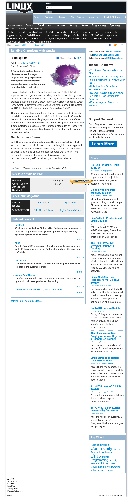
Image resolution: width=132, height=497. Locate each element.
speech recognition (101, 38)
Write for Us (12, 481)
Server (84, 25)
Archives (93, 17)
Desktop (93, 363)
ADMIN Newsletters (113, 58)
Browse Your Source (25, 274)
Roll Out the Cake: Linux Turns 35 (105, 166)
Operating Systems (106, 171)
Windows (110, 196)
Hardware (60, 25)
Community (101, 448)
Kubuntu (97, 251)
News (36, 17)
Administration (95, 286)
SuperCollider (14, 41)
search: (49, 3)
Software (22, 28)
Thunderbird (45, 41)
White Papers (77, 17)
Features (49, 17)
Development (45, 25)
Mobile (105, 456)
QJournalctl (20, 260)
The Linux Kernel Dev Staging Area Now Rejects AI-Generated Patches (106, 336)
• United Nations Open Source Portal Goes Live (104, 88)
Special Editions (112, 17)
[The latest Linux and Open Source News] (115, 45)
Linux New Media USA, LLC (113, 495)
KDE (92, 251)
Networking (37, 28)
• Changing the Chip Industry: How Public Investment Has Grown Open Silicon (107, 80)
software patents (79, 38)
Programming (99, 25)
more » (80, 239)
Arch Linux (94, 311)
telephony (30, 41)
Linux (97, 171)
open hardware (95, 224)
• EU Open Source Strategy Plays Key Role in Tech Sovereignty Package (106, 96)
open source (113, 35)
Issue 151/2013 (31, 63)
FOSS (92, 171)
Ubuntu (105, 463)
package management (55, 38)
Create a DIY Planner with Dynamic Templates (38, 289)
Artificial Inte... (95, 342)
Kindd (18, 242)
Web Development (103, 465)
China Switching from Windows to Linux (103, 191)
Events (94, 452)
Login (121, 45)
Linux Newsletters (112, 51)
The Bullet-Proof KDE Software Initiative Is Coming (103, 245)
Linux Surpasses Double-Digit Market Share (105, 359)
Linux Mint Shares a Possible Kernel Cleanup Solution (105, 279)
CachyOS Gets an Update (106, 308)
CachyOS (101, 311)
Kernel (102, 286)
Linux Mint (109, 286)
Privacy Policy (13, 488)
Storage (103, 224)
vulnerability (109, 392)
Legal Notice (12, 486)
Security (73, 25)
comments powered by (26, 300)
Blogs (62, 17)
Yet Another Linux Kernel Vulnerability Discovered (105, 409)
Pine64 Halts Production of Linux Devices (106, 219)
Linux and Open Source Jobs (106, 54)
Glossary (9, 495)
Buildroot (19, 225)
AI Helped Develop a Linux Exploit (106, 387)
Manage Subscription (15, 491)
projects (103, 251)
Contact (10, 483)
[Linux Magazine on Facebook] (109, 45)
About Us (11, 479)
